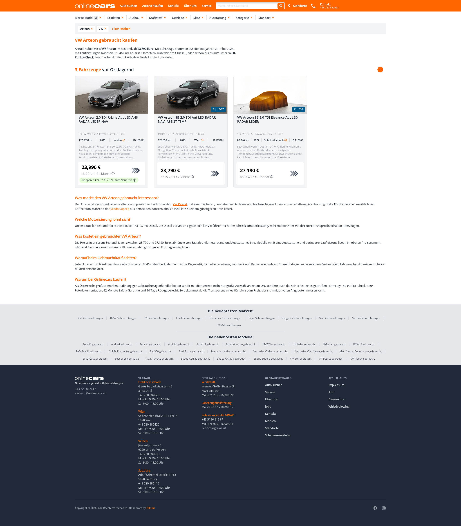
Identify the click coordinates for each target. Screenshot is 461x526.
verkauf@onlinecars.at (90, 393)
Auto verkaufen (152, 6)
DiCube (151, 508)
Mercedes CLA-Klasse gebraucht (313, 351)
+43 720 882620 (148, 395)
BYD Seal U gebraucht (88, 351)
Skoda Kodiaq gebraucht (195, 358)
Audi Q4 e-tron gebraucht (240, 344)
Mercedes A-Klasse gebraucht (228, 351)
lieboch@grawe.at (214, 428)
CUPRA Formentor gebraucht (125, 351)
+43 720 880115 (148, 483)
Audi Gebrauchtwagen (90, 318)
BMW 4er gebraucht (304, 344)
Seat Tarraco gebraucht (160, 358)
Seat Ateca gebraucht (95, 358)
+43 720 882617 (85, 389)
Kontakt (173, 6)
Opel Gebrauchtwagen (262, 318)
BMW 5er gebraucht (334, 344)
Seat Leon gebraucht (127, 358)
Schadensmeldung (277, 435)
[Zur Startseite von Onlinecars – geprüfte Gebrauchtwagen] (95, 5)
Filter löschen (121, 29)
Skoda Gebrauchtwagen (366, 318)
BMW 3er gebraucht (274, 344)
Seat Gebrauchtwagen (332, 318)
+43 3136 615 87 (212, 419)
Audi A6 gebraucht (178, 344)
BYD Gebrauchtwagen (156, 318)
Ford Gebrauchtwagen (189, 318)
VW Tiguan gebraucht (363, 358)
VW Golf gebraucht (301, 358)
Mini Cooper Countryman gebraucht (360, 351)
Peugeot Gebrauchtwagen (297, 318)
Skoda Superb (119, 209)
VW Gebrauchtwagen (229, 325)
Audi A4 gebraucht (121, 344)
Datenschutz (337, 399)
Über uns (190, 6)
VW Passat (180, 204)
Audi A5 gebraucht (150, 344)
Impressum (336, 385)
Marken (270, 421)
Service (207, 6)
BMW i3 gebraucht (363, 344)
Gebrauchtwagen (278, 378)
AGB (331, 392)
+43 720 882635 (148, 454)
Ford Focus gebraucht (191, 351)
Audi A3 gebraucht (93, 344)
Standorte (300, 6)
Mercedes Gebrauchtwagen (225, 318)
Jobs (268, 406)
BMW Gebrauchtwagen (123, 318)
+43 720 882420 (148, 424)
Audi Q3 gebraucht (207, 344)
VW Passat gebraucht (331, 358)
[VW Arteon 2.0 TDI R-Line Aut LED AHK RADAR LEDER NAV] (111, 95)
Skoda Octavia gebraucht (231, 358)
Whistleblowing (338, 406)
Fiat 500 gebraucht (160, 351)
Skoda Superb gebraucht (268, 358)
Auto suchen (128, 6)
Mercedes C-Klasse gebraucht (270, 351)
